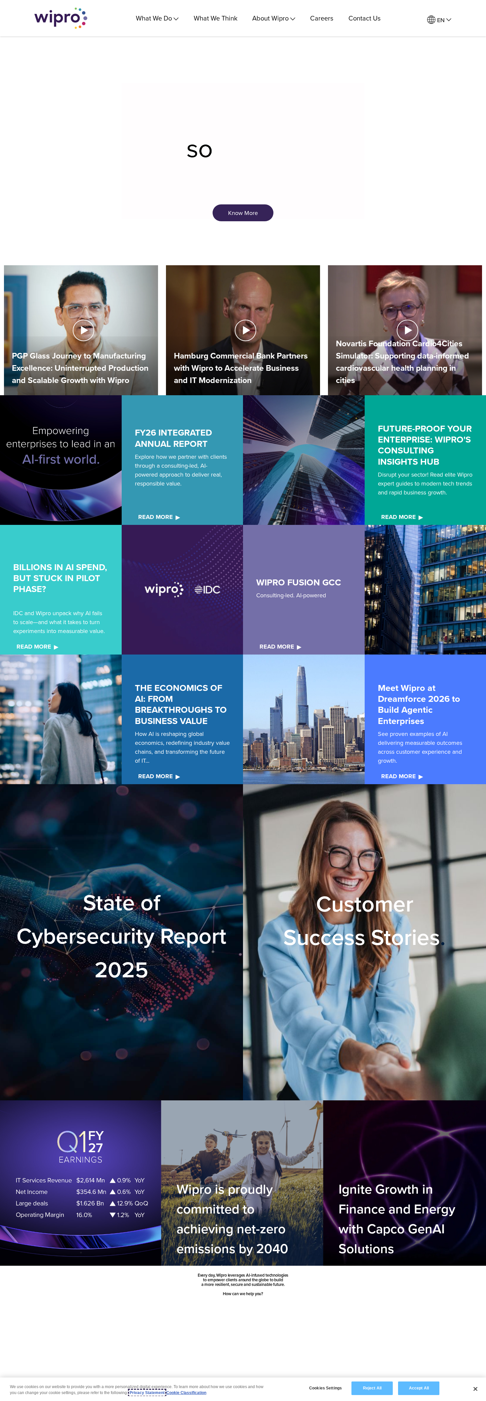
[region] (243, 1389)
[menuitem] (439, 20)
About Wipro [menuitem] (270, 18)
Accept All (419, 1388)
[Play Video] (81, 329)
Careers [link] (321, 18)
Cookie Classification (186, 1392)
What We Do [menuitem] (154, 18)
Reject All (372, 1388)
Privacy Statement (147, 1392)
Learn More (120, 1021)
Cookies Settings (325, 1388)
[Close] (475, 1388)
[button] (81, 330)
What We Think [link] (215, 18)
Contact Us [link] (364, 18)
